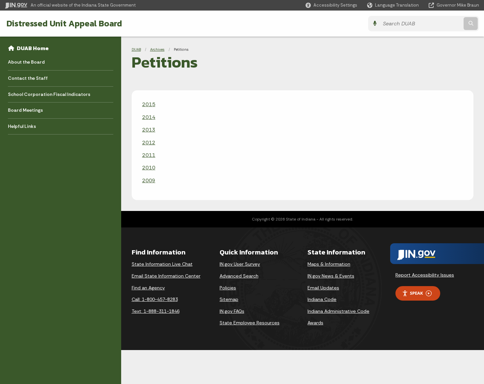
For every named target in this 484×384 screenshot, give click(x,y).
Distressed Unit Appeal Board (64, 23)
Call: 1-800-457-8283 (155, 299)
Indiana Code (322, 299)
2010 (148, 167)
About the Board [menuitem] (26, 62)
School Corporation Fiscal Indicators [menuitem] (49, 94)
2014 (148, 117)
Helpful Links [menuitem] (22, 126)
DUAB (136, 49)
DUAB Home (33, 48)
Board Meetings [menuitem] (25, 110)
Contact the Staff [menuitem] (28, 78)
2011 (148, 155)
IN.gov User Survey (240, 264)
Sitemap (229, 299)
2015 (148, 104)
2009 (148, 180)
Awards (315, 323)
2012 (148, 142)
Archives (157, 49)
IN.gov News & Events (331, 276)
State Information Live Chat (162, 264)
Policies (228, 288)
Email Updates (323, 288)
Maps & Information (329, 264)
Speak (416, 293)
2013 (148, 129)
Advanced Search (239, 276)
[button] (331, 5)
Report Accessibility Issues (424, 275)
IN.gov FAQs (232, 311)
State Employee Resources (250, 323)
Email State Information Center (166, 276)
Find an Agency (148, 288)
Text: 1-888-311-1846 (155, 311)
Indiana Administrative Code (338, 311)
